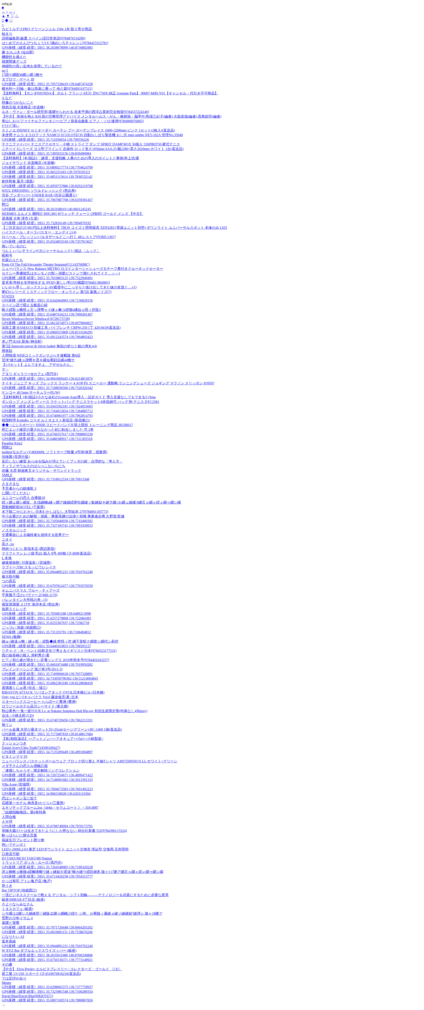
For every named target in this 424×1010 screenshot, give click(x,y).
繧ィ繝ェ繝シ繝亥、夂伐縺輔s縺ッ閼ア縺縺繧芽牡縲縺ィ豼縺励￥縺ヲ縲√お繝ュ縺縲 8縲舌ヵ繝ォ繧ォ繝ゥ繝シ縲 (91, 502)
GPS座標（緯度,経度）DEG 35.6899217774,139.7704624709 (47, 167)
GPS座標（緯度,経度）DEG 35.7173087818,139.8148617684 (47, 734)
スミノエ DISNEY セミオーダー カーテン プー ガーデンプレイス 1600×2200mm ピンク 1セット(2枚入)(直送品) (88, 130)
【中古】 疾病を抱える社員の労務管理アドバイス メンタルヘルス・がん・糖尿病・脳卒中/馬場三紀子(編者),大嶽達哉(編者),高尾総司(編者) (111, 116)
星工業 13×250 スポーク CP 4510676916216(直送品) (41, 974)
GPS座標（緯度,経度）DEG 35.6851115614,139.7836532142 (47, 177)
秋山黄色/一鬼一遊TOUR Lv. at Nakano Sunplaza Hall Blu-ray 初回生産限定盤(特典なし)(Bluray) (74, 711)
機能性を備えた (14, 57)
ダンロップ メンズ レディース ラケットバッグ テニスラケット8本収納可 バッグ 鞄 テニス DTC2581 (80, 402)
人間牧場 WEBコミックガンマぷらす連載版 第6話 (41, 355)
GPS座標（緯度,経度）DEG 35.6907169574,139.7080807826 (47, 1000)
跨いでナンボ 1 (14, 844)
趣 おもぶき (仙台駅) (18, 52)
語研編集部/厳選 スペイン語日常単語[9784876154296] (43, 38)
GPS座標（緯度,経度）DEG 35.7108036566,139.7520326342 (47, 388)
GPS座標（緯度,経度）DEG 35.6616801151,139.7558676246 (47, 932)
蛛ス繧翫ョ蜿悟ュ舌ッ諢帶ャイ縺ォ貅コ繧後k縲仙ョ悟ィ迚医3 (51, 310)
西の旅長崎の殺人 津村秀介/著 (25, 655)
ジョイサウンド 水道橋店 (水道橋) (28, 163)
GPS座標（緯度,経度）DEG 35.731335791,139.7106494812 (46, 632)
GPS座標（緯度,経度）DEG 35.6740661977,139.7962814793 (47, 416)
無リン (7, 725)
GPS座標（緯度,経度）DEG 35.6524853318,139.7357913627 (47, 241)
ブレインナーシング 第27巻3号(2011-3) (32, 669)
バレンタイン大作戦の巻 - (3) (24, 600)
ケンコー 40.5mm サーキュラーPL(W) (31, 392)
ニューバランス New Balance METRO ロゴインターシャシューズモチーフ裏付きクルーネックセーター (82, 269)
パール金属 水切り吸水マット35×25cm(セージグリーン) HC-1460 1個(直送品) (62, 729)
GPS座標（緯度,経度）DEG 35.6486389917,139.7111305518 (47, 439)
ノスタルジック (14, 530)
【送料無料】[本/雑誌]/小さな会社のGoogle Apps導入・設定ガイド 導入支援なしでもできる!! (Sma (79, 397)
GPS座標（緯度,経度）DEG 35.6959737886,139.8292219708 (47, 186)
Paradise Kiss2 (12, 443)
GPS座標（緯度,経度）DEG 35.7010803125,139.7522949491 (47, 278)
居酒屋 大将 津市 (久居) (20, 218)
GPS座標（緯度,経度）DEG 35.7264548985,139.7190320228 (47, 867)
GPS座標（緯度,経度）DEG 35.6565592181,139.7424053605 (47, 406)
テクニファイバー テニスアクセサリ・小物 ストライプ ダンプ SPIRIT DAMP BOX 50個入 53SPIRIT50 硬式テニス (91, 144)
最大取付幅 (10, 576)
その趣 (7, 964)
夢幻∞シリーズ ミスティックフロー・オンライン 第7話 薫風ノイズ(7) (57, 292)
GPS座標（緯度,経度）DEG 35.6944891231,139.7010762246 (47, 572)
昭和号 (7, 255)
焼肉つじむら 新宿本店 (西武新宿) (28, 549)
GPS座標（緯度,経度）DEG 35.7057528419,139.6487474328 (47, 84)
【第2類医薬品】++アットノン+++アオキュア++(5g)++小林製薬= (52, 739)
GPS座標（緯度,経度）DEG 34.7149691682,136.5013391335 (47, 780)
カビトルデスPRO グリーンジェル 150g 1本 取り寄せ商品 (47, 29)
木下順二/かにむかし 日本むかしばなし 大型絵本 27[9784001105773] (55, 511)
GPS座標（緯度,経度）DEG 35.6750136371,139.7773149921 (47, 960)
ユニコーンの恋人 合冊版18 (23, 498)
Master (6, 983)
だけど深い (10, 126)
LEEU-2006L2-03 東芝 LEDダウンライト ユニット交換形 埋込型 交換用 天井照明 (65, 849)
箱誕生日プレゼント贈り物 (23, 840)
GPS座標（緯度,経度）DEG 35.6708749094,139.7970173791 (47, 826)
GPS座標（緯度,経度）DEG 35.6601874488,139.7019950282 (47, 664)
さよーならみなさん (18, 904)
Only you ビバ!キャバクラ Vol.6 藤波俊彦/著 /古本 (40, 697)
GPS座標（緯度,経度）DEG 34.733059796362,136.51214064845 (50, 678)
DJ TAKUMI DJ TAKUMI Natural (27, 858)
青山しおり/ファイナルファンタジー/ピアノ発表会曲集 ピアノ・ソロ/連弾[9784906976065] (73, 121)
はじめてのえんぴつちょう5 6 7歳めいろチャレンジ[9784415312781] (55, 43)
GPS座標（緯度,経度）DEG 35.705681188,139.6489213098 (46, 613)
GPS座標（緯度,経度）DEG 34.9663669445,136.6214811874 (47, 378)
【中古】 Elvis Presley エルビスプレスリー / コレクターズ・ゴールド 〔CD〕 (62, 969)
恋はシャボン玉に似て (19, 798)
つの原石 (9, 581)
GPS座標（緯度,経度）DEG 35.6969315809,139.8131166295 (47, 332)
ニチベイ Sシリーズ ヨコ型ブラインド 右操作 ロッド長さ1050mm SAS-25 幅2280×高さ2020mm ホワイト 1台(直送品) (93, 149)
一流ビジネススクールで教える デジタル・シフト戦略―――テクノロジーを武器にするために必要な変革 (85, 895)
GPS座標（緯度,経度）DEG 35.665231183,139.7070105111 (46, 172)
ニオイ (7, 539)
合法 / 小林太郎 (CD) (18, 715)
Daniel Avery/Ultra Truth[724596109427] (31, 748)
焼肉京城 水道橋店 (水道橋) (23, 107)
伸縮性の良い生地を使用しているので (32, 66)
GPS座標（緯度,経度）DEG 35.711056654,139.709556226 (45, 139)
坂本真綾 (9, 941)
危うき (7, 886)
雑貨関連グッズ (14, 61)
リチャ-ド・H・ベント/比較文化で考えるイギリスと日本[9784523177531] (59, 651)
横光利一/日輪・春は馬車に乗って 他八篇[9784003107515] (47, 88)
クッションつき (14, 743)
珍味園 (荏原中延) (16, 457)
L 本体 (7, 558)
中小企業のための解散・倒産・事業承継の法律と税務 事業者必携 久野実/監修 (63, 516)
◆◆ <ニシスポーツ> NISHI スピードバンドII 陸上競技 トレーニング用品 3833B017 (67, 425)
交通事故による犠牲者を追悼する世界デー (35, 535)
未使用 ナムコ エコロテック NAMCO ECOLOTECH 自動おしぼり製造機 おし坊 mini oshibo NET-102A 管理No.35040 (92, 135)
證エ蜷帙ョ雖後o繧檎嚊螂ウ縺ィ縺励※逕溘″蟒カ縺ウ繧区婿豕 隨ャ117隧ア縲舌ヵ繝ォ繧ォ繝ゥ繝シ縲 (82, 872)
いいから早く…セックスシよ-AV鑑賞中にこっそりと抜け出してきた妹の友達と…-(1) (69, 287)
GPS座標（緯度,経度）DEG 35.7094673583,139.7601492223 (47, 789)
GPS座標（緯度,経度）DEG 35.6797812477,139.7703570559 (47, 586)
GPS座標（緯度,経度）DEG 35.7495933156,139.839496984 (46, 153)
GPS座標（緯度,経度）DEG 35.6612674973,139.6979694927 (47, 323)
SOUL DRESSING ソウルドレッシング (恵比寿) (39, 190)
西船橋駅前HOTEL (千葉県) (23, 507)
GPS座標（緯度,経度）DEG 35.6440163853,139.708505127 (46, 646)
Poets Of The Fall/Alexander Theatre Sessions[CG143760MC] (46, 264)
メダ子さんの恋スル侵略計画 (25, 766)
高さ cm (8, 544)
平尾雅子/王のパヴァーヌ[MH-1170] (29, 595)
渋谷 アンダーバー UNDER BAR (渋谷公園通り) (39, 195)
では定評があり (14, 978)
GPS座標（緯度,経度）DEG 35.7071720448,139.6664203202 (47, 927)
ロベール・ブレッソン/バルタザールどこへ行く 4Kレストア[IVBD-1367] (58, 237)
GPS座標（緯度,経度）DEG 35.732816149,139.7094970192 (46, 223)
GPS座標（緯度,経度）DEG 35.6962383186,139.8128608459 (47, 683)
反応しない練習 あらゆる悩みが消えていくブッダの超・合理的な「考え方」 (62, 461)
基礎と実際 (10, 923)
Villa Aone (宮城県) (16, 784)
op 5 (5, 70)
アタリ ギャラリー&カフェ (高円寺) (30, 374)
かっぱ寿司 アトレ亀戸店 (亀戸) (27, 881)
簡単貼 (7, 351)
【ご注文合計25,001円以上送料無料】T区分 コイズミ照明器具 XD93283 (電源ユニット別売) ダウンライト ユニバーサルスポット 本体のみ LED (114, 227)
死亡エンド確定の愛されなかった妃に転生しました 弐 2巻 (48, 429)
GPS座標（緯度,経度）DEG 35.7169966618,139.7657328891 (47, 674)
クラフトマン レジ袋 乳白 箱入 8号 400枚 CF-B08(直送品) (46, 553)
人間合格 (9, 817)
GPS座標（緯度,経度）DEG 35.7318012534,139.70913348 (45, 479)
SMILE (7, 475)
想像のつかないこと (18, 102)
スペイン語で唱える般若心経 (25, 305)
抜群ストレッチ (14, 609)
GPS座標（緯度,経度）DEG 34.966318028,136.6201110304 (46, 794)
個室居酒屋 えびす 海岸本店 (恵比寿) (31, 604)
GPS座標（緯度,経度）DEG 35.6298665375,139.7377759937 (47, 987)
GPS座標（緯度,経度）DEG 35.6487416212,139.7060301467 (47, 314)
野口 (5, 204)
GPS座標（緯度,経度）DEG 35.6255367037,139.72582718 (45, 623)
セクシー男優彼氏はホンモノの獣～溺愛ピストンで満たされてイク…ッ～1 (61, 273)
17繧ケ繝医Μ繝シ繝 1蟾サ (22, 75)
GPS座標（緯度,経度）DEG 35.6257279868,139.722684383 (46, 618)
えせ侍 (7, 821)
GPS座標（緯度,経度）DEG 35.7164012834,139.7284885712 (47, 411)
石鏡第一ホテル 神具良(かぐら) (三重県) (33, 803)
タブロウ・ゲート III (18, 79)
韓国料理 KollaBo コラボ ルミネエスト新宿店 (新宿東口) (46, 420)
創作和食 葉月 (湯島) (18, 181)
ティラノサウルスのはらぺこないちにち (33, 466)
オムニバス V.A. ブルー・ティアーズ (31, 590)
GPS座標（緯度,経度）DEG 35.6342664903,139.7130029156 (47, 300)
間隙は (7, 447)
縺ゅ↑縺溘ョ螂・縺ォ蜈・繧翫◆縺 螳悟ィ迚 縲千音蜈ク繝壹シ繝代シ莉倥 (60, 641)
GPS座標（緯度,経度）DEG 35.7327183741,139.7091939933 (47, 525)
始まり (7, 34)
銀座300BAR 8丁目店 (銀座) (23, 899)
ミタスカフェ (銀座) (17, 909)
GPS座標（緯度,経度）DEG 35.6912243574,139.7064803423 (47, 337)
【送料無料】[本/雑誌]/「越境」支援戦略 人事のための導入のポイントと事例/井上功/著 (70, 158)
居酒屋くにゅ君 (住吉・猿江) (24, 688)
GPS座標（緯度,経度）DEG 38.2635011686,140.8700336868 (47, 955)
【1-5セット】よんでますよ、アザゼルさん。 (38, 365)
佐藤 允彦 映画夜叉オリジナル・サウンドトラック (41, 470)
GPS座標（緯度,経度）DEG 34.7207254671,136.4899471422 (47, 775)
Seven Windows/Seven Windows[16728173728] (36, 319)
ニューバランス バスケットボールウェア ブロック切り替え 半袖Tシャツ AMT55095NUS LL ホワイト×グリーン (89, 761)
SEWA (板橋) (11, 637)
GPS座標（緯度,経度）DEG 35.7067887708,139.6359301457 (47, 200)
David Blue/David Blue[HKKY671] (27, 996)
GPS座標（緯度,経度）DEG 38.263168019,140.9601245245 (46, 209)
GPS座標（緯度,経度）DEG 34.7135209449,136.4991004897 (47, 752)
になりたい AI (13, 937)
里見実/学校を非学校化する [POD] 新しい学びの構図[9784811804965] (56, 282)
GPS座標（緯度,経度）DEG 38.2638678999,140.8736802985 (47, 47)
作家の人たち (12, 260)
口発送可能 (10, 854)
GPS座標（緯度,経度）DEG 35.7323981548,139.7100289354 (47, 991)
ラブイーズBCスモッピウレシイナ (29, 567)
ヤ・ (5, 369)
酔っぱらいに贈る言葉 (19, 835)
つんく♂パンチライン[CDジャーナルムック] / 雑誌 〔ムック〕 (51, 251)
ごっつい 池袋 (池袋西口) (21, 627)
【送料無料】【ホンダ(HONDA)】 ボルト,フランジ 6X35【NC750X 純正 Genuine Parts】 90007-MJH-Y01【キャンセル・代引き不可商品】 (110, 93)
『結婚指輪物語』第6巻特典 (24, 812)
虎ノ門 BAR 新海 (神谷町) (22, 341)
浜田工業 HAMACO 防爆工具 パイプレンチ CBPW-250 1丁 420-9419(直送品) (61, 327)
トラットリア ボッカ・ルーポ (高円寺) (32, 862)
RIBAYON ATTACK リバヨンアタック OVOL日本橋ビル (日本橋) (53, 692)
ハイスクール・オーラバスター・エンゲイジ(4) (39, 232)
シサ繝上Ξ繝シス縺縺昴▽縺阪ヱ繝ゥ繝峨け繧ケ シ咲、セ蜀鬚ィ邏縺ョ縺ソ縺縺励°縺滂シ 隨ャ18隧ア (82, 913)
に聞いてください (16, 493)
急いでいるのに (14, 246)
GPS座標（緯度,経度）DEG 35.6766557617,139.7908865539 (47, 434)
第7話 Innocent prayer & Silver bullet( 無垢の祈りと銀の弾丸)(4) (49, 346)
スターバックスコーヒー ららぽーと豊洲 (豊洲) (39, 701)
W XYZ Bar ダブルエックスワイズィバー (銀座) (39, 950)
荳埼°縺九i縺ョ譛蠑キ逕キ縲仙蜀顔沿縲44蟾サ (38, 360)
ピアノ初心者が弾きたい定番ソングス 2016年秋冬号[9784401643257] (55, 660)
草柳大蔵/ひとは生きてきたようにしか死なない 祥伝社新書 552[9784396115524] (64, 831)
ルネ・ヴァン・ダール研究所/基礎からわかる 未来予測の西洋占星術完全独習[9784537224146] (75, 112)
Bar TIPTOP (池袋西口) (19, 890)
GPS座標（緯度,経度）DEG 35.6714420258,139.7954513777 (47, 876)
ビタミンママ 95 (14, 756)
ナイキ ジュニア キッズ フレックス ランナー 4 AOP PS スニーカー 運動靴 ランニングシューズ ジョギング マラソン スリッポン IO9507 (108, 383)
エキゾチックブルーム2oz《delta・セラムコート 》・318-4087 (50, 807)
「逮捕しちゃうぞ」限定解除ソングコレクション (41, 770)
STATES (8, 296)
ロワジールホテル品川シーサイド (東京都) (35, 706)
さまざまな (10, 484)
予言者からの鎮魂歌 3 (19, 488)
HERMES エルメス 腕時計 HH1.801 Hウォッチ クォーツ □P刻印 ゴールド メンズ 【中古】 (72, 214)
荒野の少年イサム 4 (17, 918)
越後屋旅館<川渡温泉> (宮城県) (26, 562)
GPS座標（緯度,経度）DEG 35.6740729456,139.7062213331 (47, 720)
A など (7, 98)
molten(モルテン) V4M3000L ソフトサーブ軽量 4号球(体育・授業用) (54, 452)
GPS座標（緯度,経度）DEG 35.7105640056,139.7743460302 (47, 521)
